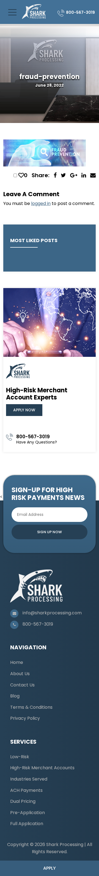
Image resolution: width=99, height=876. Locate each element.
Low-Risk (19, 757)
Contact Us (22, 685)
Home (16, 662)
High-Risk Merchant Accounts (42, 768)
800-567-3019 (80, 12)
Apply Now (24, 410)
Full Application (26, 823)
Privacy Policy (25, 718)
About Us (20, 673)
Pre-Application (27, 812)
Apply (49, 868)
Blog (15, 696)
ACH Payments (26, 790)
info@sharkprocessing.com (52, 613)
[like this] (21, 175)
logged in (41, 203)
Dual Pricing (22, 801)
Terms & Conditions (31, 707)
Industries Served (28, 779)
